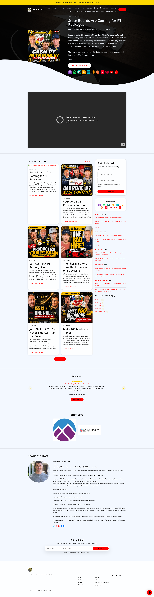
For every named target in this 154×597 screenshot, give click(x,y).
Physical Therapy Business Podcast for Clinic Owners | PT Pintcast (94, 11)
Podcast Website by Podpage (45, 590)
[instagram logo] (56, 526)
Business (98, 214)
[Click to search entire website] (115, 11)
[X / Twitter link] (97, 8)
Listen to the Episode (37, 195)
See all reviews (77, 399)
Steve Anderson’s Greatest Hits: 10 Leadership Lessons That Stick (110, 269)
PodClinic (113, 8)
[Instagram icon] (113, 575)
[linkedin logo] (64, 526)
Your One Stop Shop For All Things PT (77, 384)
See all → (98, 228)
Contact (77, 8)
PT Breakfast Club (101, 280)
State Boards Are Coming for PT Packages (94, 22)
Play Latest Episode (81, 66)
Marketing (98, 232)
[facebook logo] (61, 526)
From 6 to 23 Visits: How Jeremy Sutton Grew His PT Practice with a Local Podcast (110, 290)
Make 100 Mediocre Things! (75, 330)
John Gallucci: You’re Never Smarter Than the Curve (42, 332)
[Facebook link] (100, 8)
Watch (70, 11)
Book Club (98, 249)
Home (49, 8)
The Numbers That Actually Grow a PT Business (108, 217)
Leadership (99, 265)
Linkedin (105, 8)
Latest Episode (74, 17)
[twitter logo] (54, 526)
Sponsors (89, 8)
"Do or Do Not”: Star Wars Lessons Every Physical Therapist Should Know (109, 254)
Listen (55, 8)
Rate (83, 8)
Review (69, 8)
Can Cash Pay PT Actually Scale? (39, 265)
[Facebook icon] (120, 575)
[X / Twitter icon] (117, 575)
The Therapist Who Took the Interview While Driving (75, 267)
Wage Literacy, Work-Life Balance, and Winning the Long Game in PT (109, 275)
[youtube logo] (59, 526)
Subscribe (122, 10)
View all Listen (60, 359)
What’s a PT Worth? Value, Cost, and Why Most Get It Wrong (110, 222)
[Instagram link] (94, 8)
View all (88, 161)
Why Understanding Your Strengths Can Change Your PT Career (110, 260)
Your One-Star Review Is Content (74, 203)
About (62, 8)
